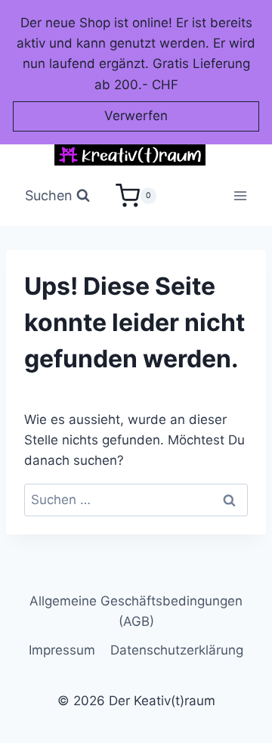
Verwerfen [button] (136, 115)
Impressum (62, 650)
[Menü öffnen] (241, 196)
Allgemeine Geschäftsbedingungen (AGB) (136, 611)
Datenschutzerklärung (176, 650)
